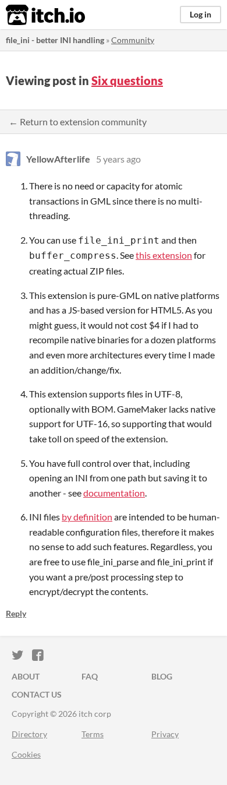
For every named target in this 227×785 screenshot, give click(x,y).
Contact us (37, 694)
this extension (164, 255)
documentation (114, 492)
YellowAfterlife (58, 158)
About (26, 676)
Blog (161, 676)
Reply (16, 613)
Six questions (127, 80)
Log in (200, 14)
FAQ (89, 676)
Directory (29, 734)
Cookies (26, 754)
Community (132, 40)
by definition (87, 516)
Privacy (165, 734)
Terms (92, 734)
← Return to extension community (78, 121)
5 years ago (118, 158)
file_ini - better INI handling (55, 40)
